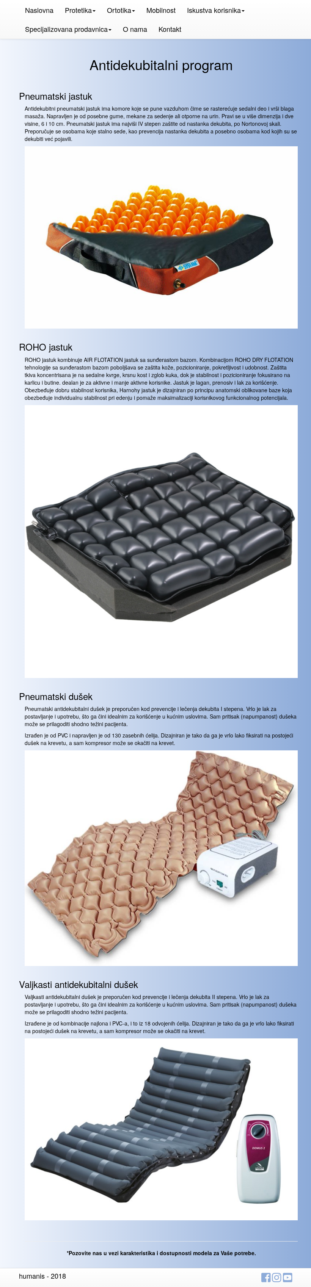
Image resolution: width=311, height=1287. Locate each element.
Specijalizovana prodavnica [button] (66, 29)
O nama (135, 29)
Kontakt (170, 29)
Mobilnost (161, 10)
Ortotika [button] (119, 10)
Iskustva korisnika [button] (214, 10)
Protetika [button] (78, 10)
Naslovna (39, 10)
